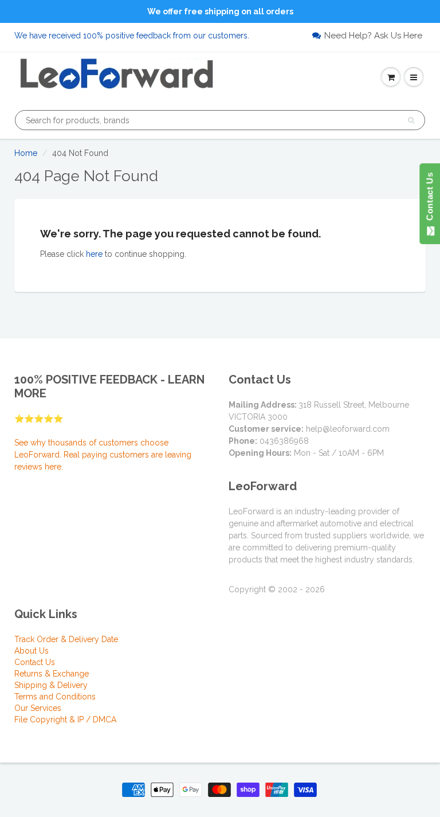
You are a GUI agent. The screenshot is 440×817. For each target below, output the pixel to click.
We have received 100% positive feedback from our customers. (131, 35)
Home (25, 153)
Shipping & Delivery (51, 685)
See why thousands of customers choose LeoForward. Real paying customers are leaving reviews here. (102, 454)
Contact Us (34, 662)
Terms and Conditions (55, 696)
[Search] (411, 120)
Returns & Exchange (51, 673)
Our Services (37, 708)
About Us (31, 650)
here (94, 254)
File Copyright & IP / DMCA (65, 719)
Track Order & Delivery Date (66, 639)
